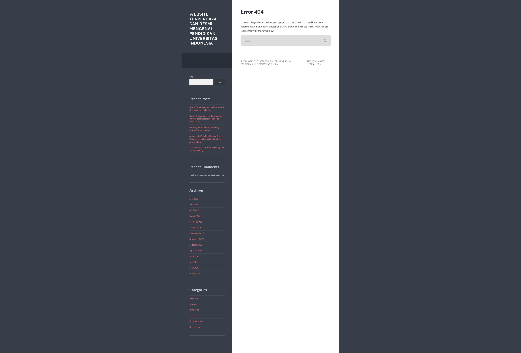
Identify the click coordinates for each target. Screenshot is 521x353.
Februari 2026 (195, 221)
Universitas (194, 327)
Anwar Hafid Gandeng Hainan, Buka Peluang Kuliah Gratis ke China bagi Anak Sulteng (205, 139)
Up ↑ (319, 64)
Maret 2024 (194, 273)
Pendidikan (194, 309)
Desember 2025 (196, 233)
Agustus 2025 (195, 250)
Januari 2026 (195, 227)
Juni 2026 (193, 199)
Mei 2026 (193, 204)
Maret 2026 (194, 216)
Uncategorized (196, 321)
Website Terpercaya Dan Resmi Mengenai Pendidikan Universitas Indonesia (203, 28)
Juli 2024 (193, 256)
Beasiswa (193, 298)
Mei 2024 (193, 268)
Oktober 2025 (195, 244)
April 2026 (194, 210)
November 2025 (196, 239)
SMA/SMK (194, 315)
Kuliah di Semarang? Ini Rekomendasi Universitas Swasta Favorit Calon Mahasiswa (206, 119)
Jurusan (192, 304)
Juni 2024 (193, 262)
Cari (191, 77)
